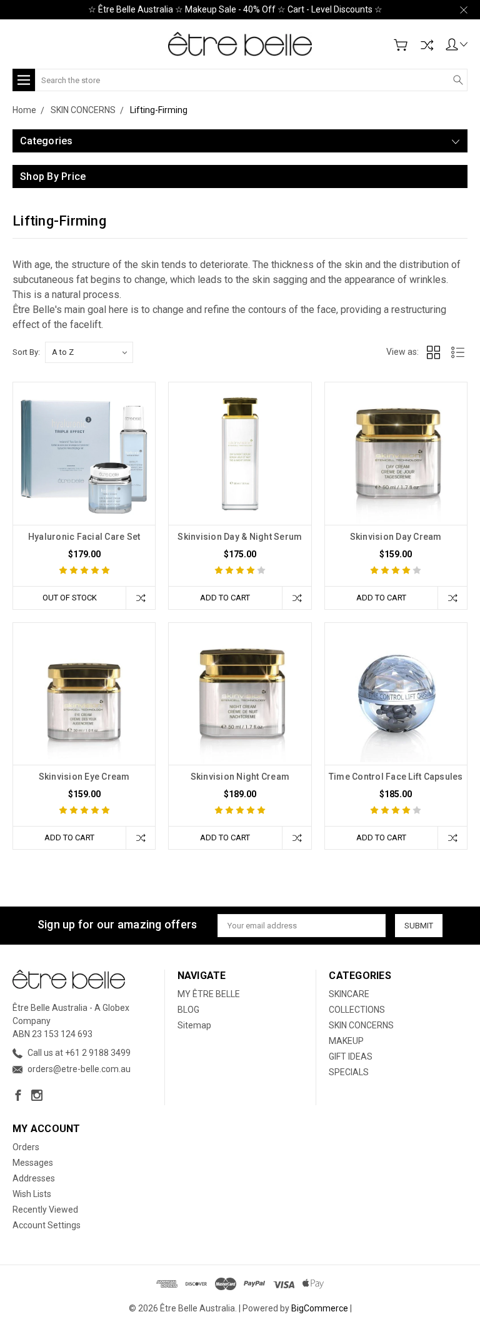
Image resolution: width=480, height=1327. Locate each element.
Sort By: (26, 352)
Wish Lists (31, 1194)
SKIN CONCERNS (361, 1025)
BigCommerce (319, 1308)
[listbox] (89, 352)
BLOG (188, 1010)
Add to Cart (225, 597)
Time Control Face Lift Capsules (396, 777)
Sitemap (194, 1025)
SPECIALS (349, 1072)
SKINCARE (349, 994)
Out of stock (69, 597)
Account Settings (46, 1225)
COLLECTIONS (357, 1010)
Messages (32, 1163)
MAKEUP (346, 1041)
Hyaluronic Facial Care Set (84, 537)
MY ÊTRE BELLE (209, 994)
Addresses (33, 1178)
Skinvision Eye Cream (84, 777)
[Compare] (427, 45)
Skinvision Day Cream (396, 537)
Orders (25, 1147)
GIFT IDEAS (350, 1056)
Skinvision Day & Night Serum (240, 537)
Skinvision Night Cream (240, 777)
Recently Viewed (45, 1210)
